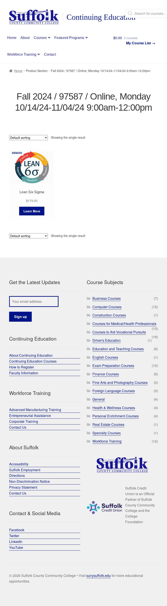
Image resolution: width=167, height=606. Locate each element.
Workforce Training (21, 54)
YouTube (16, 547)
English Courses (105, 357)
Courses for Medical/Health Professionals (124, 323)
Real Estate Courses (108, 424)
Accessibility (18, 463)
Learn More (31, 211)
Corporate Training (23, 421)
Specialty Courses (106, 432)
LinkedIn (15, 541)
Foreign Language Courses (113, 390)
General (98, 399)
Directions (17, 475)
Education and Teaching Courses (118, 348)
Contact (50, 54)
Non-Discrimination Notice (29, 481)
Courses (40, 38)
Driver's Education (106, 340)
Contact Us (17, 427)
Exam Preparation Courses (113, 365)
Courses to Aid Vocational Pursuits (119, 332)
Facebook (16, 529)
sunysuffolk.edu (98, 575)
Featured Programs (69, 38)
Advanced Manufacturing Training (35, 409)
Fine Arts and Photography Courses (120, 382)
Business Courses (106, 298)
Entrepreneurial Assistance (30, 415)
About (25, 38)
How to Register (21, 367)
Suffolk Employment (24, 469)
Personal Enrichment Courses (115, 415)
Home (12, 38)
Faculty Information (23, 372)
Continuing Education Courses (33, 361)
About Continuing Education (31, 355)
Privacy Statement (23, 487)
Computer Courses (107, 306)
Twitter (14, 535)
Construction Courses (109, 315)
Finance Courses (105, 373)
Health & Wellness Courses (113, 407)
